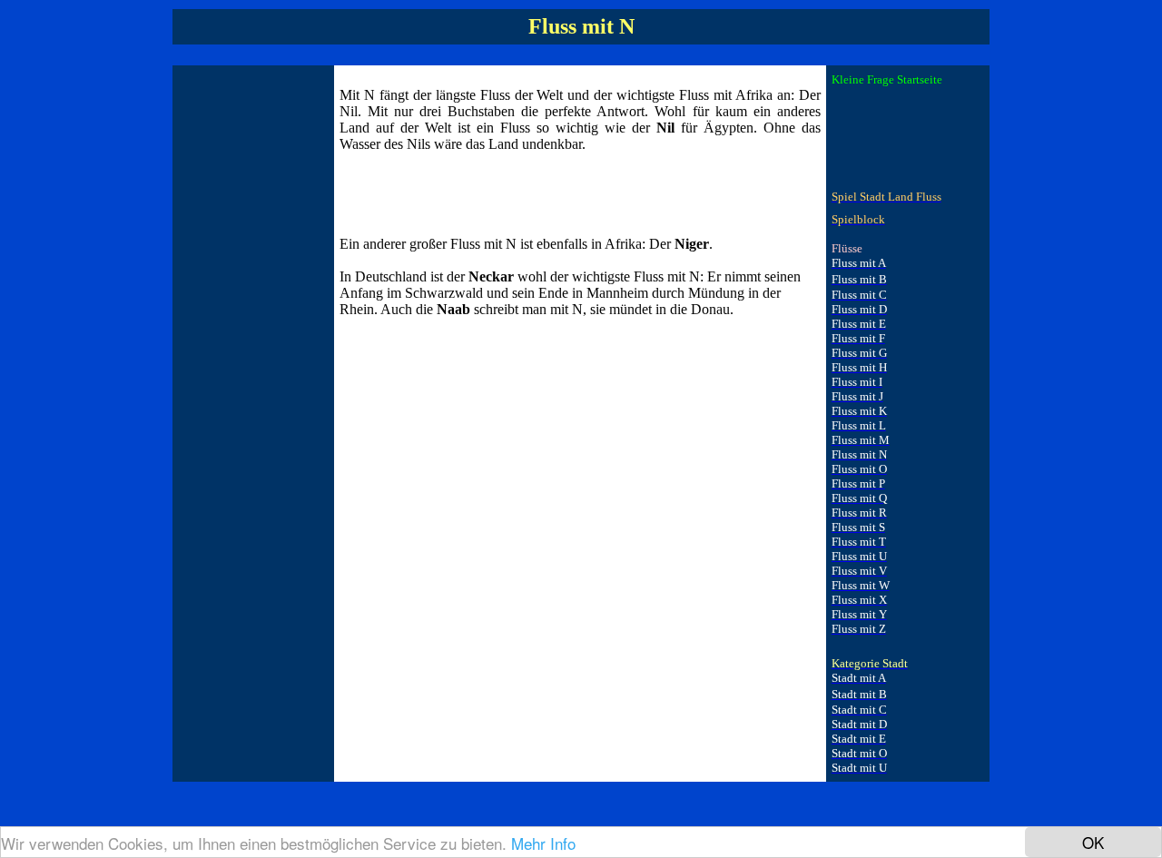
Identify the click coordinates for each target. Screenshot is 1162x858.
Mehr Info (543, 843)
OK (1093, 842)
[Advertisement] (250, 343)
